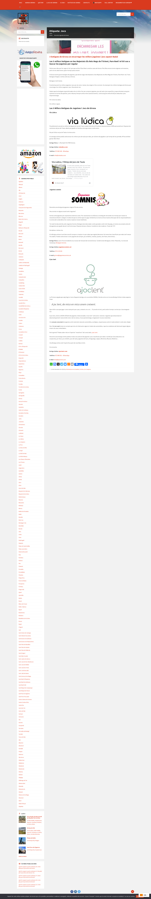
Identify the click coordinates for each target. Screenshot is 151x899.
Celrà (20, 314)
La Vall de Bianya (23, 456)
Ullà (20, 740)
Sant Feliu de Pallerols (24, 650)
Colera (20, 323)
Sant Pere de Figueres (33, 847)
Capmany (21, 294)
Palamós (21, 543)
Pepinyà (21, 566)
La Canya (21, 436)
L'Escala (21, 427)
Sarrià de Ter (22, 708)
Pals (20, 555)
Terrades (21, 728)
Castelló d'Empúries (24, 309)
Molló (20, 514)
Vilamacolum (22, 783)
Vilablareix (21, 763)
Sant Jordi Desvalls (24, 670)
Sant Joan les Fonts (24, 667)
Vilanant (21, 792)
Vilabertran (21, 760)
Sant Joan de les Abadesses (26, 662)
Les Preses (22, 462)
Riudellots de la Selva (24, 618)
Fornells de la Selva (24, 387)
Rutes (33, 824)
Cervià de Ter (22, 317)
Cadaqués (21, 259)
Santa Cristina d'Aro (24, 702)
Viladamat (21, 766)
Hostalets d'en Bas (23, 413)
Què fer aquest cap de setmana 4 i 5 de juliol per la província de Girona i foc (30, 872)
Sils (20, 719)
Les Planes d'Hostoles (24, 459)
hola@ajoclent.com (60, 359)
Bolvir (20, 239)
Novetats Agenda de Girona (61, 35)
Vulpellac (21, 806)
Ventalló (21, 748)
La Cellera (21, 439)
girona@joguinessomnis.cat (62, 255)
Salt (20, 630)
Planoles (21, 575)
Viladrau (21, 772)
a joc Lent (94, 332)
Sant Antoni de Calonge (25, 633)
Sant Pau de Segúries (24, 693)
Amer (20, 196)
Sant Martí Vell (22, 685)
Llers (20, 482)
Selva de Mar (22, 711)
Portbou (21, 586)
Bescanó (21, 233)
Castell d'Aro (22, 303)
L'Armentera (22, 424)
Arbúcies (21, 202)
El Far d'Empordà (23, 346)
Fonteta (21, 381)
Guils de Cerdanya (23, 410)
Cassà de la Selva (23, 300)
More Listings (22, 856)
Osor (20, 537)
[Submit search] (132, 14)
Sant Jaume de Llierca (24, 659)
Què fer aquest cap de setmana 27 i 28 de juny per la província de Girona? (29, 876)
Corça (20, 329)
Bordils (20, 245)
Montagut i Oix (22, 523)
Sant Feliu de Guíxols (24, 647)
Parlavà (20, 560)
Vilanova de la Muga (24, 795)
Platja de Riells (31, 838)
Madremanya (22, 497)
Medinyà (21, 505)
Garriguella (21, 395)
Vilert (20, 800)
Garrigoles (21, 393)
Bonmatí (21, 242)
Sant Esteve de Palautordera (26, 641)
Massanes (21, 502)
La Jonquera (22, 442)
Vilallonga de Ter (23, 780)
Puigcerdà (21, 589)
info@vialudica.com (60, 155)
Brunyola (21, 254)
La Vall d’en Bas (23, 453)
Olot (20, 531)
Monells (21, 517)
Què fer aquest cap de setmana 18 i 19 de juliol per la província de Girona (29, 867)
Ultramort (21, 746)
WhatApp (66, 151)
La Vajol (21, 450)
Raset (20, 601)
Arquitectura (38, 820)
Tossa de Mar (22, 737)
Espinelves (21, 364)
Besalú (20, 231)
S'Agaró (21, 627)
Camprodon (22, 286)
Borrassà (21, 248)
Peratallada (22, 572)
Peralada (21, 569)
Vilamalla (21, 786)
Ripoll (20, 609)
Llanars (20, 474)
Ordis (20, 534)
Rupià (20, 624)
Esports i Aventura (32, 822)
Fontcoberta (22, 378)
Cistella (21, 320)
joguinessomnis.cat (65, 247)
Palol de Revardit (23, 552)
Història (39, 822)
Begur (20, 225)
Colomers (21, 326)
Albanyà (21, 184)
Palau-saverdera (23, 549)
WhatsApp (66, 355)
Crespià (21, 338)
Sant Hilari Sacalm (23, 656)
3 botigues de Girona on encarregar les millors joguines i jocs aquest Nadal (83, 56)
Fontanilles (21, 375)
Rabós (20, 598)
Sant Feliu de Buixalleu (24, 644)
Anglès (20, 199)
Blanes (20, 236)
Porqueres (21, 584)
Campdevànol (22, 277)
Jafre (20, 419)
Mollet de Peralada (23, 511)
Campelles (21, 280)
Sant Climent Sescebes (25, 636)
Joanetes (21, 421)
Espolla (20, 366)
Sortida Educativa (35, 834)
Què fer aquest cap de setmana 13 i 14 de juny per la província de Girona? (29, 885)
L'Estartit (21, 430)
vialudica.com (63, 147)
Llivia (20, 485)
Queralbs (21, 595)
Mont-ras (21, 520)
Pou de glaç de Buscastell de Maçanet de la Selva (34, 817)
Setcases (21, 717)
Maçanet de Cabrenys (24, 491)
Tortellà (21, 734)
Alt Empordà (31, 840)
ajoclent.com (63, 351)
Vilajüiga (21, 777)
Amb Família (31, 820)
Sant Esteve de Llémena (25, 638)
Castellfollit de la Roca (24, 306)
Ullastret (21, 743)
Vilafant (21, 774)
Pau (20, 563)
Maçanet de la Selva (24, 494)
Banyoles (21, 210)
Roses (20, 621)
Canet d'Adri (22, 288)
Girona (20, 398)
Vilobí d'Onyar (22, 803)
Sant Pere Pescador (24, 696)
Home (51, 35)
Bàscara (21, 216)
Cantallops (21, 291)
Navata (20, 529)
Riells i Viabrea (22, 607)
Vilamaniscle (22, 789)
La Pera (21, 445)
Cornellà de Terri (23, 332)
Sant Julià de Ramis (24, 673)
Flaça (20, 372)
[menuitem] (21, 2)
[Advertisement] (30, 116)
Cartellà (21, 297)
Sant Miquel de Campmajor (26, 688)
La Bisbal (21, 433)
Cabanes (21, 257)
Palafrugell (21, 540)
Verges (20, 751)
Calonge (21, 268)
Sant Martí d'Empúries (24, 679)
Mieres (20, 508)
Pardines (21, 557)
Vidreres (21, 754)
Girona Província (23, 401)
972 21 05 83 (58, 251)
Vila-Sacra (21, 757)
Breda (20, 251)
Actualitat (76, 369)
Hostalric (21, 416)
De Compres (87, 369)
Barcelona (21, 213)
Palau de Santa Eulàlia (24, 546)
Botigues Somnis (61, 243)
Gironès (21, 404)
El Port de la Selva (23, 355)
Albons (20, 187)
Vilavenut (21, 798)
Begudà (21, 222)
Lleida (20, 479)
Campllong (21, 283)
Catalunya (21, 312)
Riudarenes (22, 612)
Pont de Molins (22, 581)
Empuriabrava (22, 361)
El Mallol (21, 349)
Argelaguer (22, 204)
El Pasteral (21, 352)
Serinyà (21, 714)
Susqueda (21, 725)
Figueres (21, 369)
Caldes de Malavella (24, 262)
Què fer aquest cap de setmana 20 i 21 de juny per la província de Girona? (29, 880)
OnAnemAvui (69, 369)
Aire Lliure (30, 830)
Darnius (21, 343)
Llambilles (21, 471)
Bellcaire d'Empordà (24, 228)
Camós (20, 274)
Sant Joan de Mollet (24, 664)
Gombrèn (21, 407)
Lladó (20, 465)
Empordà (21, 358)
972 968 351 (58, 355)
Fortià (20, 390)
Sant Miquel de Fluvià (24, 691)
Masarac (21, 500)
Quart (20, 592)
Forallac (21, 384)
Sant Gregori (22, 653)
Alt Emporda (22, 193)
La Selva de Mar (23, 447)
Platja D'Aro (22, 578)
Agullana (21, 181)
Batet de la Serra (23, 219)
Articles (82, 369)
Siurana (21, 722)
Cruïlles (21, 340)
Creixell (21, 335)
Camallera (21, 271)
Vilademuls (21, 769)
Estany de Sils (31, 828)
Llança (20, 476)
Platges (37, 840)
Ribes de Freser (23, 604)
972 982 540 (58, 151)
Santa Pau (21, 705)
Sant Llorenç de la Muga (25, 676)
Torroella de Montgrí (24, 731)
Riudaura (21, 615)
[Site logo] (23, 18)
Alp (19, 190)
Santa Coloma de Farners (25, 699)
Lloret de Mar (22, 488)
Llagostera (21, 468)
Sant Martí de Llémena (24, 682)
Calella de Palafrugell (24, 265)
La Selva (29, 824)
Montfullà (21, 526)
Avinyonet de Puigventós (25, 207)
